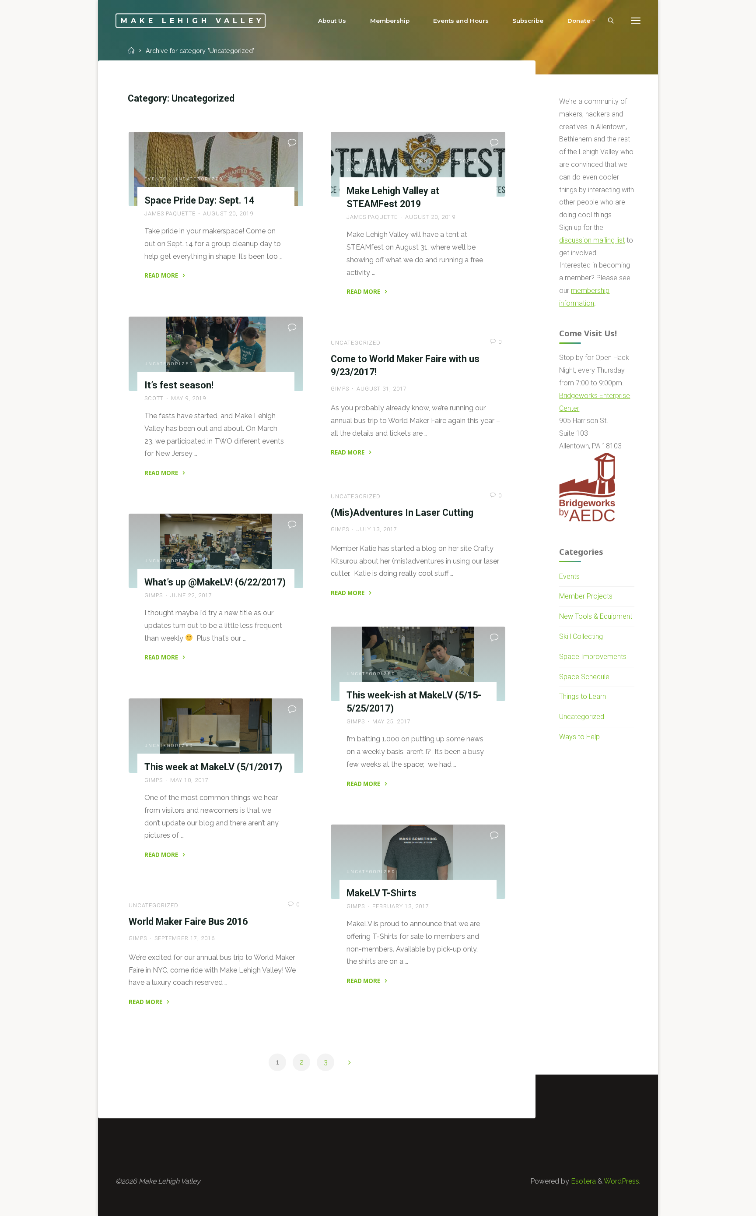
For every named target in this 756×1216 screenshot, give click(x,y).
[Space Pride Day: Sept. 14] (216, 169)
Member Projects (585, 596)
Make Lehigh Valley (193, 20)
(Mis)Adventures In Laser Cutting (402, 512)
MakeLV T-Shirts (381, 893)
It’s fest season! (179, 385)
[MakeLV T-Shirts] (418, 862)
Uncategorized (198, 178)
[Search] (611, 21)
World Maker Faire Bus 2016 (188, 921)
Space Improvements (592, 656)
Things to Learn (402, 161)
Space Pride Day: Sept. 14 (199, 200)
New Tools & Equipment (595, 616)
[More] (635, 20)
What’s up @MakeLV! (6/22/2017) (215, 582)
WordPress (621, 1181)
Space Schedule (584, 677)
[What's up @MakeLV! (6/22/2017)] (216, 551)
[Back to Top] (721, 1203)
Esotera (582, 1181)
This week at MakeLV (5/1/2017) (213, 766)
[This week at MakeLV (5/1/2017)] (216, 735)
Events (155, 178)
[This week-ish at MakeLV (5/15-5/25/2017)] (418, 664)
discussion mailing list (592, 240)
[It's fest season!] (216, 354)
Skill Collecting (581, 636)
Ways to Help (367, 169)
